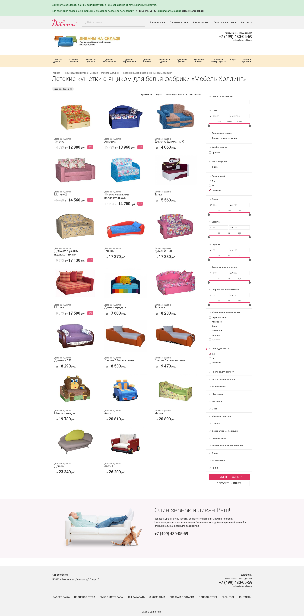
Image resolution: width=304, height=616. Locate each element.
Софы (233, 60)
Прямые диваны (57, 61)
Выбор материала (111, 597)
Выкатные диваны (164, 61)
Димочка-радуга (115, 306)
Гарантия (228, 597)
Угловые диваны (73, 61)
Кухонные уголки (182, 61)
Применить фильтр (229, 477)
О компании (157, 597)
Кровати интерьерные (218, 61)
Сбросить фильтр (229, 483)
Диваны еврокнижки (129, 61)
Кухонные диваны (199, 61)
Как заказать (200, 22)
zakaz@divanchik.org (242, 40)
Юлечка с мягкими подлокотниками (116, 195)
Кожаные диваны (90, 61)
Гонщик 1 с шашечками (170, 359)
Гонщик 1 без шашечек (119, 359)
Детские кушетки (246, 61)
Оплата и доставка (224, 22)
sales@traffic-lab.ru (193, 11)
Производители (179, 22)
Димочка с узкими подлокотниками (66, 251)
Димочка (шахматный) (169, 140)
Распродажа (157, 22)
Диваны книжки (147, 61)
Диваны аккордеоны (109, 61)
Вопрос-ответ (208, 597)
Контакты (246, 22)
